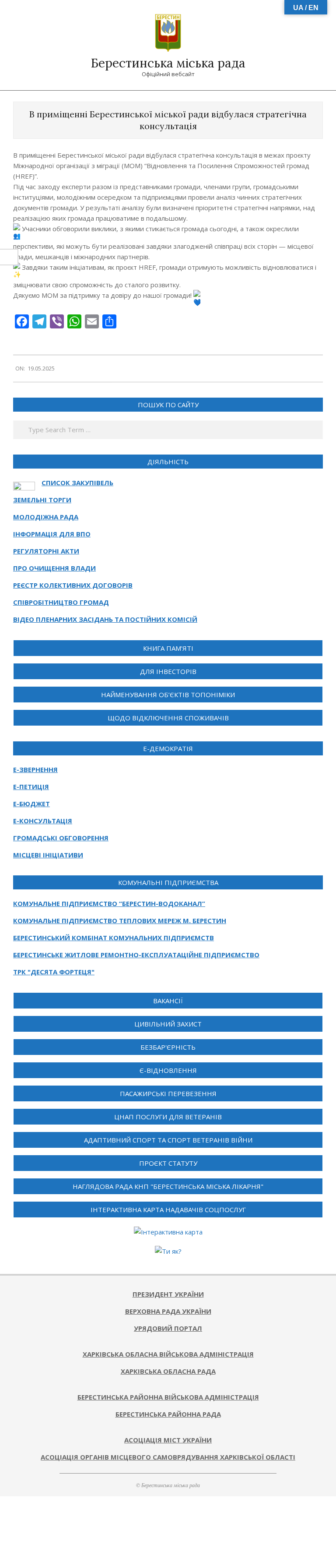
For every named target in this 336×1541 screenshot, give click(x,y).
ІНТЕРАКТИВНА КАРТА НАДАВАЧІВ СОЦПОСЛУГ (168, 1209)
